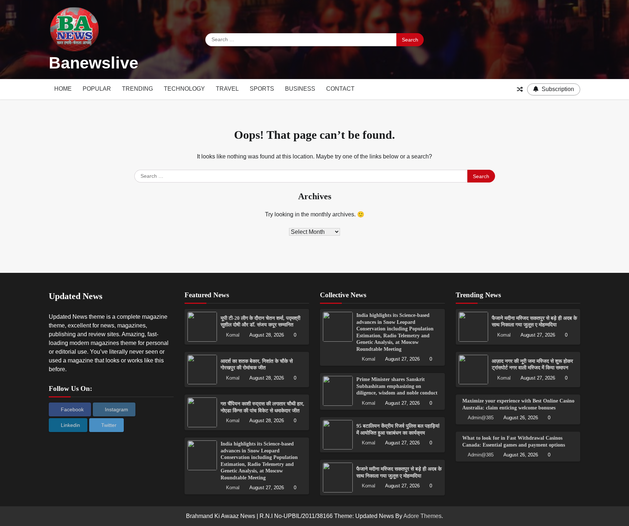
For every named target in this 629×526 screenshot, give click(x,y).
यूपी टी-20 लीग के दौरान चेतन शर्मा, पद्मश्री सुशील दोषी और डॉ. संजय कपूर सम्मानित (260, 321)
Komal (233, 335)
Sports (262, 89)
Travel (227, 89)
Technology (184, 89)
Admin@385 (481, 417)
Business (300, 89)
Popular (97, 89)
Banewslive (93, 63)
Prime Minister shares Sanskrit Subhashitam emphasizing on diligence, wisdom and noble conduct (397, 386)
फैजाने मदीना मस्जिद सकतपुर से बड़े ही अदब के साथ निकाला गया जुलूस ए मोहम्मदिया (534, 321)
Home (63, 89)
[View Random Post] (519, 89)
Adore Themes (422, 516)
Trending (137, 89)
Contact (340, 89)
